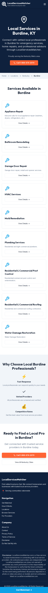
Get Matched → (24, 590)
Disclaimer (6, 540)
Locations (14, 76)
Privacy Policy (7, 534)
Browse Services (8, 513)
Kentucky (25, 76)
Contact (5, 530)
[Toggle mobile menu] (44, 4)
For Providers (7, 516)
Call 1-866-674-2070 (25, 63)
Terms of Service (8, 537)
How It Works (7, 506)
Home (4, 76)
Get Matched (7, 503)
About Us (5, 527)
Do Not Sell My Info (9, 543)
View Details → (24, 123)
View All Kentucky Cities (24, 462)
